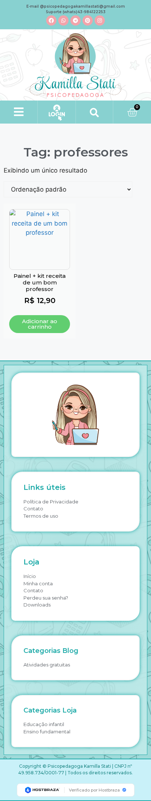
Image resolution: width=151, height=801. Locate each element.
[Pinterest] (87, 20)
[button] (18, 112)
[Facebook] (51, 20)
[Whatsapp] (63, 20)
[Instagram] (100, 20)
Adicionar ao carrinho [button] (39, 324)
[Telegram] (75, 20)
